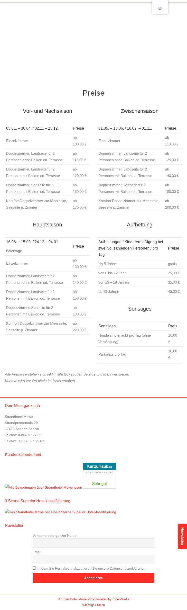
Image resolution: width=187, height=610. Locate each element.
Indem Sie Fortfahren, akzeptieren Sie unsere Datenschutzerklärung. (91, 568)
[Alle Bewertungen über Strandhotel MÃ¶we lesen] (43, 487)
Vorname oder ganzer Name (54, 536)
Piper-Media (120, 599)
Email (37, 552)
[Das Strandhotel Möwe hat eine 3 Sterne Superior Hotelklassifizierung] (60, 512)
